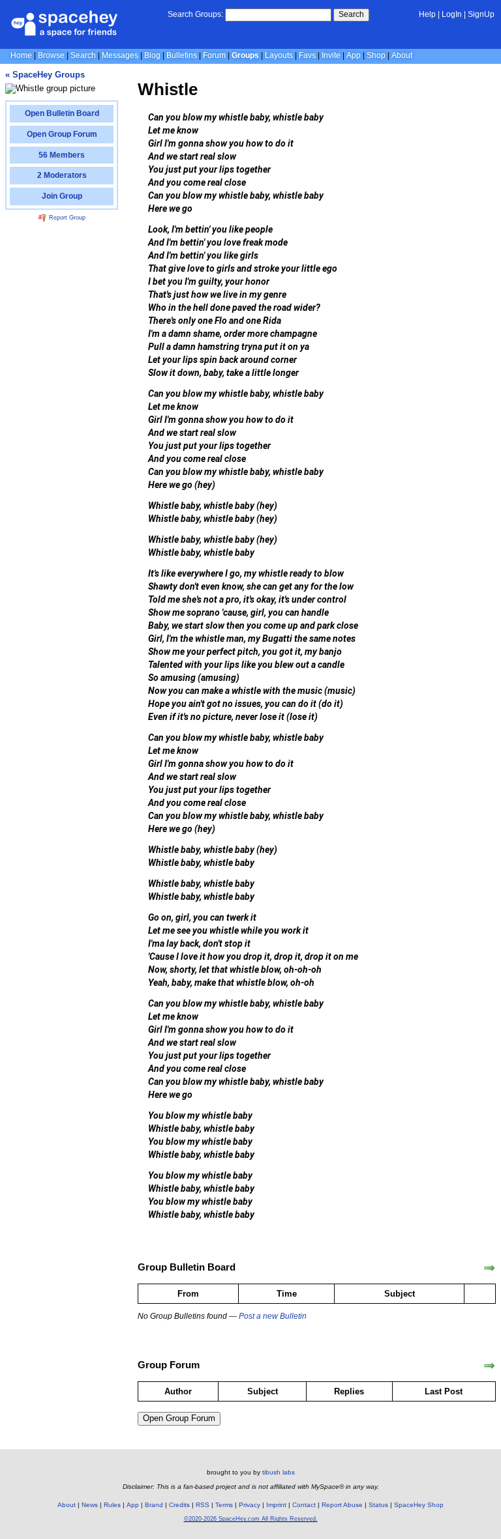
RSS (202, 1504)
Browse (51, 55)
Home (21, 55)
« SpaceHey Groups (45, 74)
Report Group (66, 217)
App (353, 55)
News (90, 1504)
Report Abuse (342, 1504)
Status (378, 1504)
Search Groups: (195, 14)
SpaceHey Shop (419, 1504)
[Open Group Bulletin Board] (489, 1268)
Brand (154, 1504)
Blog (152, 55)
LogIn (452, 14)
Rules (112, 1504)
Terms (224, 1504)
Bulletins (181, 55)
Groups (245, 55)
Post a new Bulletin (273, 1316)
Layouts (279, 55)
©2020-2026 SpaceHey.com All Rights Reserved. (251, 1519)
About (401, 55)
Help (427, 14)
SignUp (481, 14)
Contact (304, 1504)
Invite (331, 55)
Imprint (276, 1504)
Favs (307, 55)
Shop (376, 55)
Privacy (249, 1504)
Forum (214, 55)
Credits (179, 1504)
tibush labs (278, 1472)
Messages (120, 55)
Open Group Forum (179, 1418)
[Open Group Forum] (489, 1366)
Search (351, 14)
